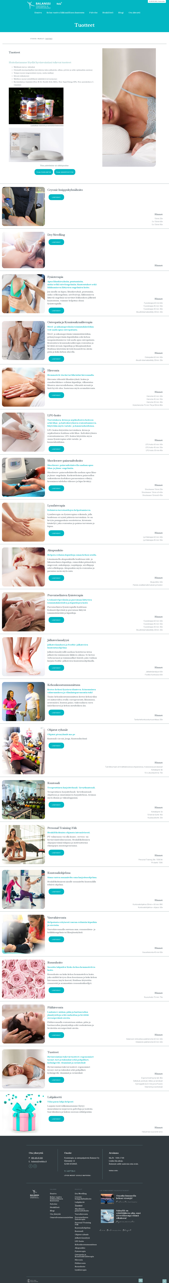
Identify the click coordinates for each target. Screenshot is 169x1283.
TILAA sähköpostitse (64, 172)
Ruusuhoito (80, 1266)
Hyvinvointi (125, 1222)
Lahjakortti (79, 1202)
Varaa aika (161, 1)
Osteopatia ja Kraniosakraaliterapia (83, 1255)
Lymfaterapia (80, 1270)
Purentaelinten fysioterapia (81, 1218)
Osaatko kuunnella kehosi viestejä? (126, 1197)
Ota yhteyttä (134, 13)
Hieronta (79, 1260)
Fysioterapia (80, 1251)
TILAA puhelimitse (43, 172)
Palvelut (93, 13)
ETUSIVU (33, 38)
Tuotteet (78, 1205)
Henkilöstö (107, 13)
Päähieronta (80, 1263)
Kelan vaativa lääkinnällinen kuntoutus (65, 13)
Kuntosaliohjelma (82, 1228)
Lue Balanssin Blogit (116, 1230)
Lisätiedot (56, 197)
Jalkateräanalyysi (82, 1238)
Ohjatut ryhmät (81, 1234)
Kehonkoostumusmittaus (83, 1245)
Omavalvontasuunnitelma (58, 1217)
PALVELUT (41, 38)
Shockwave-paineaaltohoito (82, 1210)
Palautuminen (126, 1202)
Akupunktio (80, 1248)
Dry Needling (81, 1194)
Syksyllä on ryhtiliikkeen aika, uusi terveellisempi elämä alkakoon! (128, 1214)
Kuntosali (79, 1231)
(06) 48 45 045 (37, 1158)
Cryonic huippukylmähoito (83, 1198)
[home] (38, 5)
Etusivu (38, 13)
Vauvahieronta (81, 1214)
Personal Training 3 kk (83, 1223)
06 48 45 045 (153, 1)
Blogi (121, 13)
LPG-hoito (79, 1241)
